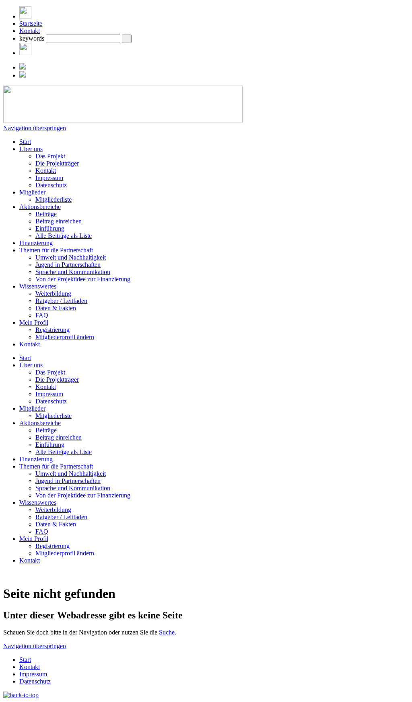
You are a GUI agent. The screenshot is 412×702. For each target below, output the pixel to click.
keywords (31, 38)
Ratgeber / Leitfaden (61, 300)
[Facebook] (25, 52)
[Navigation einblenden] (25, 16)
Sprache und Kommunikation (72, 271)
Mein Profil (33, 322)
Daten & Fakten (55, 308)
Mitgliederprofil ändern (64, 337)
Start (25, 141)
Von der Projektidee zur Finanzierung (82, 279)
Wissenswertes (37, 286)
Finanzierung (36, 242)
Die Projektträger (57, 163)
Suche (167, 632)
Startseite (30, 23)
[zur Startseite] (123, 120)
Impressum (49, 177)
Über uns (31, 148)
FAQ (41, 315)
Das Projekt (50, 156)
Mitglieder (32, 192)
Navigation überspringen (34, 128)
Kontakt (29, 30)
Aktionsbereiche (40, 206)
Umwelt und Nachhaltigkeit (70, 257)
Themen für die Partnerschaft (56, 250)
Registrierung (52, 329)
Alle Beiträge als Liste (63, 235)
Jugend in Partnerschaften (68, 264)
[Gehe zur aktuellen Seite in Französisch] (22, 75)
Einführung (49, 228)
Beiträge (46, 214)
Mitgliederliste (53, 199)
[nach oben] (21, 695)
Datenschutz (51, 185)
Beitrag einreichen (58, 221)
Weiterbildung (53, 293)
